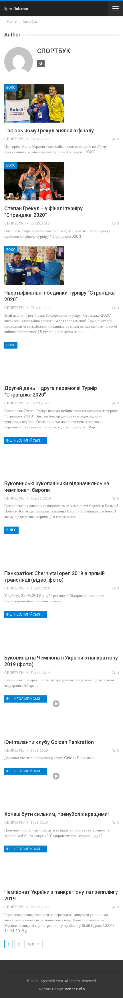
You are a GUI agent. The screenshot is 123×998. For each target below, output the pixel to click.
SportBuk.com (16, 8)
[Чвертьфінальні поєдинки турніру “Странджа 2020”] (34, 265)
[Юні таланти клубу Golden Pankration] (34, 714)
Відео (11, 530)
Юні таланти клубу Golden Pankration (49, 742)
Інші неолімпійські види (26, 440)
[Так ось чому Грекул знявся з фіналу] (34, 103)
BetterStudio (75, 989)
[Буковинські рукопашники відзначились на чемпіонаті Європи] (34, 456)
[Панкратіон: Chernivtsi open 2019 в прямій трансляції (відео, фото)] (34, 546)
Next (32, 944)
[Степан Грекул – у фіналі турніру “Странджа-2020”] (34, 181)
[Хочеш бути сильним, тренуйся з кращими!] (34, 787)
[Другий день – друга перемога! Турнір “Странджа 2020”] (34, 361)
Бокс (10, 88)
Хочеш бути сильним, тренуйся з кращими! (56, 814)
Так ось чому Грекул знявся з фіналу (49, 130)
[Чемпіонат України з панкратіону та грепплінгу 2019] (34, 865)
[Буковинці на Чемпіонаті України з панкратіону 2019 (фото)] (34, 630)
